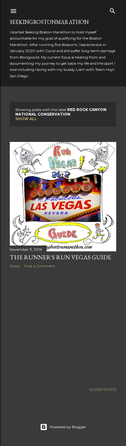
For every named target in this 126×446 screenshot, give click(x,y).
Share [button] (15, 266)
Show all (26, 118)
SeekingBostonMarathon (49, 21)
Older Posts (102, 389)
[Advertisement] (63, 326)
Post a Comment (39, 266)
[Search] (112, 10)
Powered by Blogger (68, 427)
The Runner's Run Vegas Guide (60, 257)
